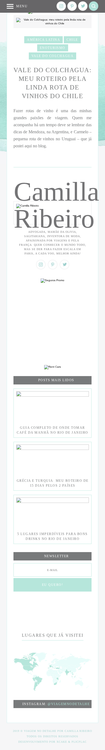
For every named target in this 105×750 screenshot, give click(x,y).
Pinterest (72, 6)
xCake (62, 741)
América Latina (43, 40)
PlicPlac (79, 741)
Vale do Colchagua (53, 56)
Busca (93, 6)
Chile (72, 40)
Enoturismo (52, 48)
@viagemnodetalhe (69, 704)
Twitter (83, 6)
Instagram (61, 6)
